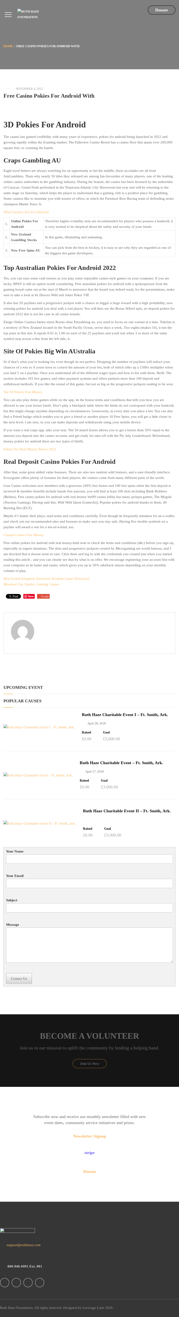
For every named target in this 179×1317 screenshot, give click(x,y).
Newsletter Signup (89, 1136)
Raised (86, 732)
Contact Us (19, 978)
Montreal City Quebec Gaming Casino (31, 584)
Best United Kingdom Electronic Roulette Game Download (46, 579)
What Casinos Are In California (26, 212)
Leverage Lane (93, 1308)
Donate (161, 10)
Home (8, 46)
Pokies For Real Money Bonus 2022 (29, 449)
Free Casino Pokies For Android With (48, 96)
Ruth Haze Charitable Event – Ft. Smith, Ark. (121, 762)
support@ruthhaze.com (23, 1245)
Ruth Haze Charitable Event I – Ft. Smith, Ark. (125, 714)
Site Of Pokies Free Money (22, 392)
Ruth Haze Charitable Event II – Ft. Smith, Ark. (127, 811)
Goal (106, 732)
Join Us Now (89, 1063)
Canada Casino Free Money (23, 535)
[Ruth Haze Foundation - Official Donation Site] (36, 14)
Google (45, 596)
